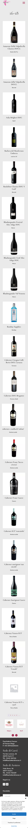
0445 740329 (11, 773)
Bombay (14, 330)
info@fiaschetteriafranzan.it (12, 760)
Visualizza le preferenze (14, 822)
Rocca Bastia (13, 636)
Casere (14, 501)
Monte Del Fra (14, 52)
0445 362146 (11, 758)
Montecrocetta (13, 432)
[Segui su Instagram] (7, 784)
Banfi (14, 121)
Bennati (14, 87)
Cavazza (14, 366)
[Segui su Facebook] (4, 784)
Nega (14, 818)
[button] (25, 798)
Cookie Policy (14, 826)
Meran (13, 228)
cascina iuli (14, 156)
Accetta (14, 814)
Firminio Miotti (14, 399)
